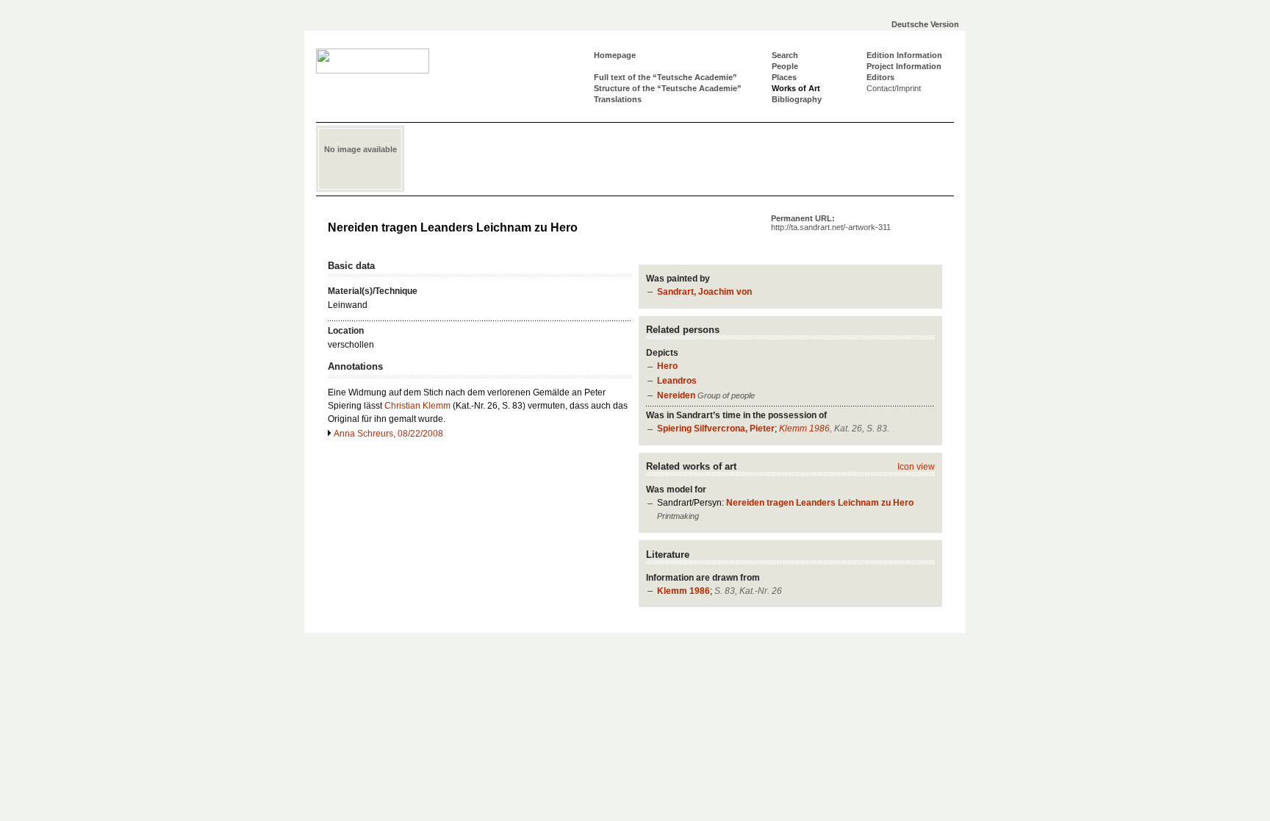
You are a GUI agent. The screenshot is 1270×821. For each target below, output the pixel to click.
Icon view (916, 467)
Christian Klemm (417, 406)
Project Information (904, 66)
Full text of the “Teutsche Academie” (665, 77)
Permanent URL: (831, 223)
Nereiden (676, 395)
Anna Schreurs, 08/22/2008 (388, 434)
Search (785, 55)
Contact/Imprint (894, 88)
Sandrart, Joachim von (704, 292)
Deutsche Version (925, 24)
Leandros (677, 381)
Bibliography (797, 99)
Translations (618, 99)
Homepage (615, 55)
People (785, 66)
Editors (880, 77)
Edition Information (904, 55)
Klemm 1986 (804, 428)
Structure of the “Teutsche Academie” (668, 88)
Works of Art (796, 88)
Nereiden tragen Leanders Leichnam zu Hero (820, 503)
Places (784, 77)
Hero (667, 366)
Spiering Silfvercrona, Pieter (716, 428)
